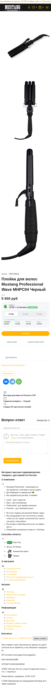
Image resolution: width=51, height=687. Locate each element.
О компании (11, 574)
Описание (12, 342)
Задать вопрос (40, 638)
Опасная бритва (13, 603)
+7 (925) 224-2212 (25, 638)
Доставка (10, 620)
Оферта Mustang (13, 626)
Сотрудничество (13, 569)
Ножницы (10, 592)
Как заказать (11, 615)
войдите (14, 438)
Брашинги (10, 600)
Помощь (9, 629)
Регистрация (11, 571)
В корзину (25, 333)
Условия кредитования (16, 580)
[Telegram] (12, 382)
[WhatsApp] (19, 382)
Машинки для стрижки (16, 595)
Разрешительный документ (13, 365)
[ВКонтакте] (6, 382)
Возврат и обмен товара (16, 623)
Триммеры (10, 597)
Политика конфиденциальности (20, 577)
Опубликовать (12, 461)
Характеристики (36, 342)
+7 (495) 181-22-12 (9, 638)
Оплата (9, 618)
